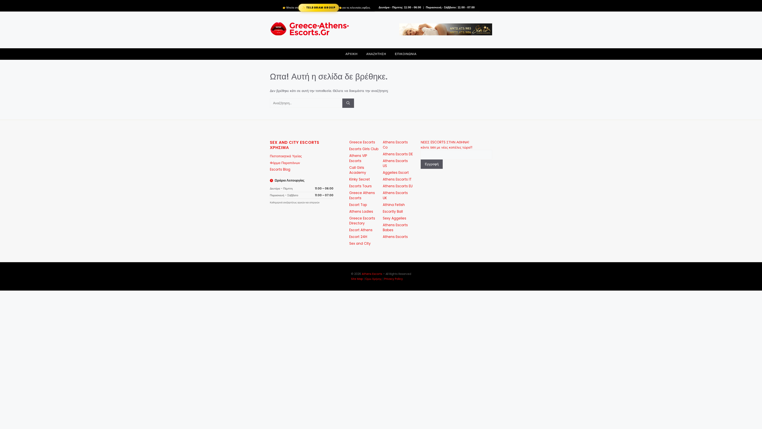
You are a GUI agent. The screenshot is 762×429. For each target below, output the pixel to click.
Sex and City (360, 243)
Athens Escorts (395, 236)
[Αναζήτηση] (348, 103)
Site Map (357, 279)
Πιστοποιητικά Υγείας (286, 156)
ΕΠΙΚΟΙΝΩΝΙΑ (406, 54)
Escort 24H (358, 236)
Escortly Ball (393, 211)
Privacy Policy (393, 279)
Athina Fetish (394, 204)
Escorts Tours (360, 186)
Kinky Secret (359, 179)
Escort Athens (360, 230)
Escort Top (358, 204)
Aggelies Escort (396, 172)
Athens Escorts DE (398, 154)
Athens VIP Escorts (358, 158)
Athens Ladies (361, 211)
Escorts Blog (280, 169)
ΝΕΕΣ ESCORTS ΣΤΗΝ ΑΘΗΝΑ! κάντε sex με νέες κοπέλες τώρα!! (446, 145)
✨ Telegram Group (319, 8)
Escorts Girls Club (363, 149)
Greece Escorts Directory (362, 221)
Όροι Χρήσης (373, 279)
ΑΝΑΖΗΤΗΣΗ (376, 54)
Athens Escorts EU (398, 186)
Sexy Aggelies (394, 218)
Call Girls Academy (357, 170)
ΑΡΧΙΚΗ (351, 54)
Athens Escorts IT (397, 179)
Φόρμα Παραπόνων (285, 162)
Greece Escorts (362, 142)
